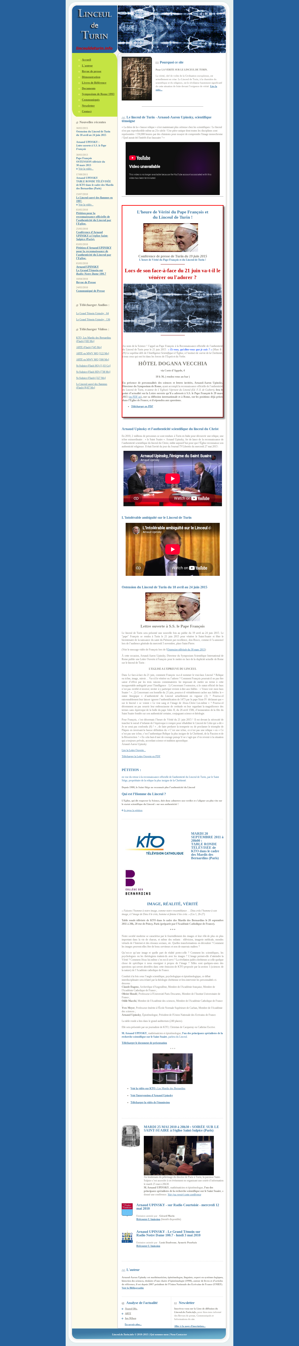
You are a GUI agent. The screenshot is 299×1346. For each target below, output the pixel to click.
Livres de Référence (94, 82)
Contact (86, 111)
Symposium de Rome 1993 (98, 94)
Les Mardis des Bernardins (157, 1088)
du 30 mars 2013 (196, 649)
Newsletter (88, 105)
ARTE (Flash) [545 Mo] (89, 347)
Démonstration (91, 77)
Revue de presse (91, 71)
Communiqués (91, 99)
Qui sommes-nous (159, 1334)
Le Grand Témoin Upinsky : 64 (92, 313)
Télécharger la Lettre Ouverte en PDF (141, 756)
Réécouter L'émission (148, 1219)
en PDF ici (135, 396)
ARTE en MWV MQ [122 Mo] (92, 353)
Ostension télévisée (177, 649)
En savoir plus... (133, 1324)
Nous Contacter (178, 1334)
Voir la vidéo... (85, 168)
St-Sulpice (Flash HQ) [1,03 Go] (93, 365)
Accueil (86, 59)
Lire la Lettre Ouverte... (134, 750)
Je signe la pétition (133, 810)
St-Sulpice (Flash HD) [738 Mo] (93, 371)
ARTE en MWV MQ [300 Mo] (92, 359)
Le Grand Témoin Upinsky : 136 (93, 319)
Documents (88, 88)
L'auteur (87, 65)
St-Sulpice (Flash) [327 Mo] (91, 378)
